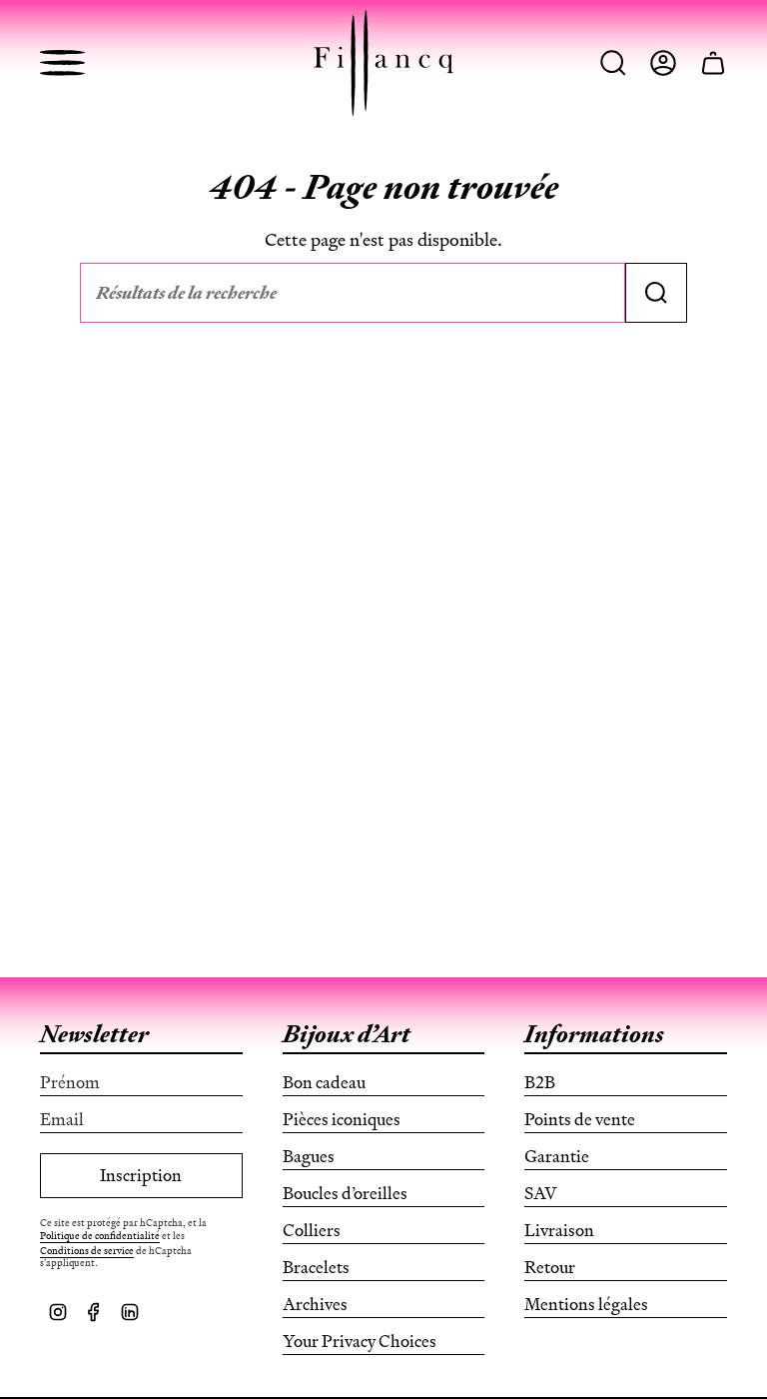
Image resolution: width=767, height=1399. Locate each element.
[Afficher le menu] (62, 63)
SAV (540, 1193)
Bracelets (316, 1267)
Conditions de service (87, 1250)
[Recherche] (656, 293)
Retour (549, 1267)
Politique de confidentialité (100, 1235)
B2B (539, 1082)
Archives (315, 1304)
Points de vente (579, 1119)
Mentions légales (586, 1304)
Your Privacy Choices (359, 1341)
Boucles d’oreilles (345, 1193)
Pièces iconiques (341, 1119)
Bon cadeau (324, 1082)
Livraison (559, 1230)
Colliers (312, 1230)
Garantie (556, 1156)
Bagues (309, 1156)
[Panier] (713, 63)
